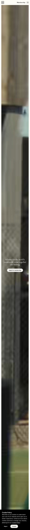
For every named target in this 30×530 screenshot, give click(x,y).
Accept (14, 526)
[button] (28, 3)
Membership (21, 2)
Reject (5, 526)
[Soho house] (3, 2)
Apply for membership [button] (15, 270)
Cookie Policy (16, 522)
